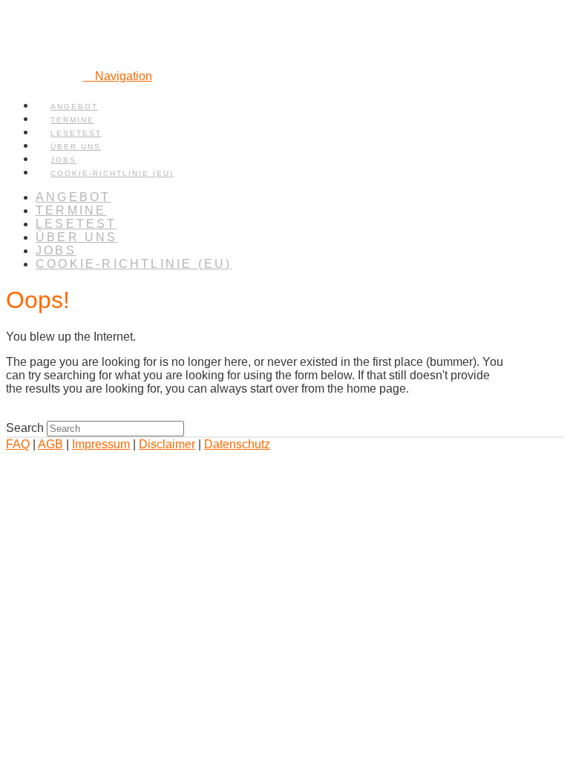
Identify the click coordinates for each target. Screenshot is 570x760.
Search (25, 428)
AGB (50, 444)
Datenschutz (237, 444)
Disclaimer (167, 444)
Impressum (101, 444)
